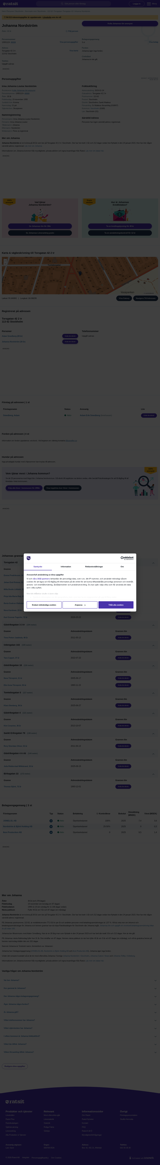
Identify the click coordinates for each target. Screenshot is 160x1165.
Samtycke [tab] (38, 566)
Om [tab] (122, 566)
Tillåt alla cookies (116, 605)
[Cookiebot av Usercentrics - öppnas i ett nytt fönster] (123, 558)
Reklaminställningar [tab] (94, 566)
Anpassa (78, 605)
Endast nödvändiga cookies (44, 605)
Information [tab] (66, 566)
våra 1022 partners (41, 579)
